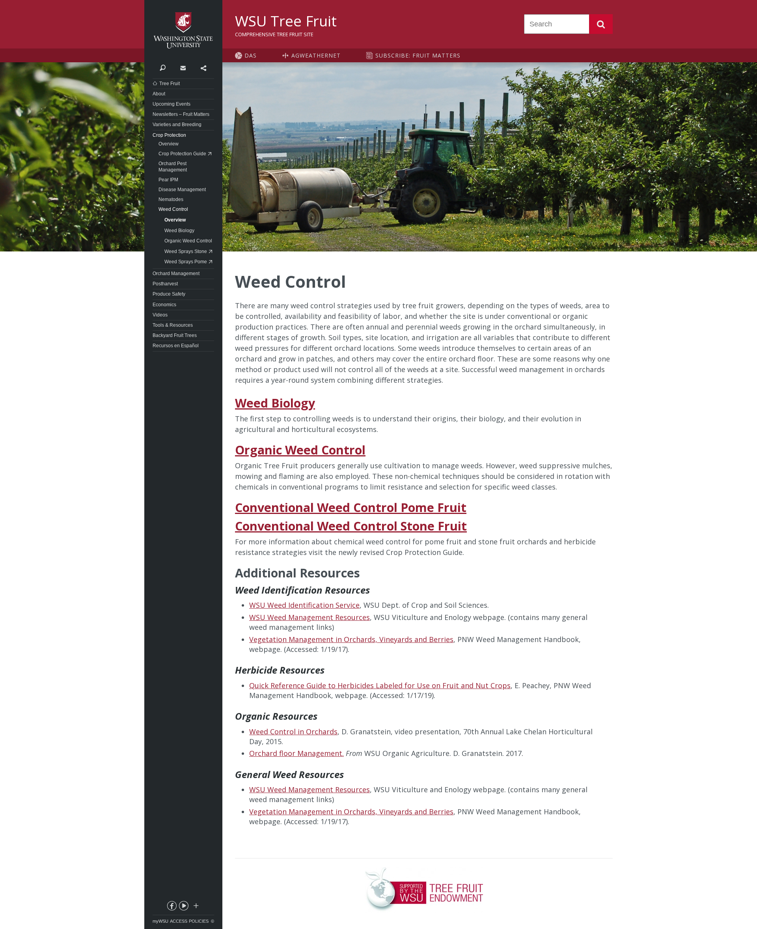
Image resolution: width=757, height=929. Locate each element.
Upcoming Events (171, 104)
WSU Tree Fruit (286, 21)
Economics (164, 304)
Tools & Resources (173, 325)
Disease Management (182, 189)
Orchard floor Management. (296, 753)
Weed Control (173, 209)
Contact (183, 67)
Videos (160, 315)
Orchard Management (176, 273)
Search (601, 24)
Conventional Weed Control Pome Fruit (350, 507)
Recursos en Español (176, 345)
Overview (168, 144)
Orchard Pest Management (172, 167)
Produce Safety (169, 294)
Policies (199, 921)
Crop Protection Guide (182, 153)
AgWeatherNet (316, 55)
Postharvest (165, 284)
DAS (250, 55)
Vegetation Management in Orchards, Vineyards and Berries (351, 639)
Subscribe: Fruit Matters (418, 55)
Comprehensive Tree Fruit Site (274, 34)
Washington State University (183, 30)
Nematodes (170, 199)
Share (203, 67)
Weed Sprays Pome (185, 261)
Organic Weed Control (300, 450)
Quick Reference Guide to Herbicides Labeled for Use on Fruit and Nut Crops (380, 685)
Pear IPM (168, 179)
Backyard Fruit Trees (175, 335)
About (159, 94)
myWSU (160, 921)
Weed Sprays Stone (185, 251)
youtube (183, 907)
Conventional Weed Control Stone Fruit (351, 526)
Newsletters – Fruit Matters (181, 114)
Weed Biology (275, 403)
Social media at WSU (195, 907)
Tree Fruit (169, 83)
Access (178, 921)
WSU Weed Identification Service (304, 605)
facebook (171, 907)
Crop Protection (169, 135)
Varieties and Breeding (177, 124)
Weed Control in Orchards (293, 731)
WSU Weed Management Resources (309, 617)
